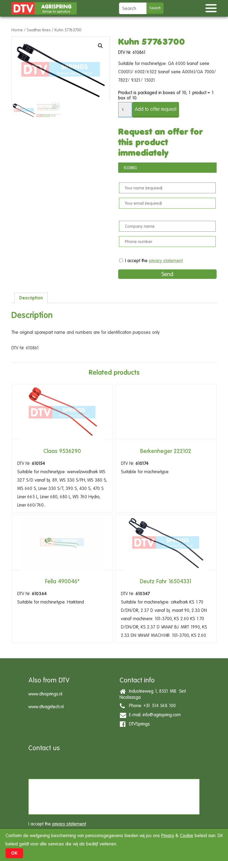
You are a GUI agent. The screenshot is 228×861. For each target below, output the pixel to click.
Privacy (167, 835)
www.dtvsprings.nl (45, 694)
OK (14, 853)
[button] (100, 46)
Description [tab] (31, 298)
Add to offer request (155, 109)
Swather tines (39, 29)
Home (17, 29)
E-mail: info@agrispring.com (153, 714)
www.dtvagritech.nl (46, 706)
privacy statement (166, 260)
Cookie (186, 835)
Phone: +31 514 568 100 (151, 705)
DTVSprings (138, 724)
